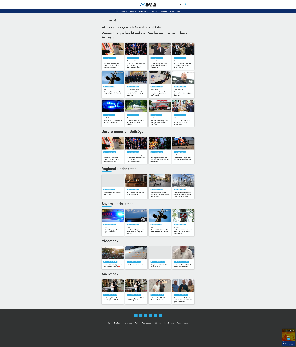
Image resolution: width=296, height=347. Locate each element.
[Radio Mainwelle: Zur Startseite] (148, 5)
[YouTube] (112, 4)
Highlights (124, 11)
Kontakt (178, 11)
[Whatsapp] (103, 4)
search (193, 5)
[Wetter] (189, 5)
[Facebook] (106, 4)
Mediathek (154, 11)
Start (117, 11)
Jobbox (172, 11)
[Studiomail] (115, 4)
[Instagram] (109, 4)
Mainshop (164, 11)
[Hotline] (118, 4)
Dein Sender (142, 11)
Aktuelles (131, 11)
